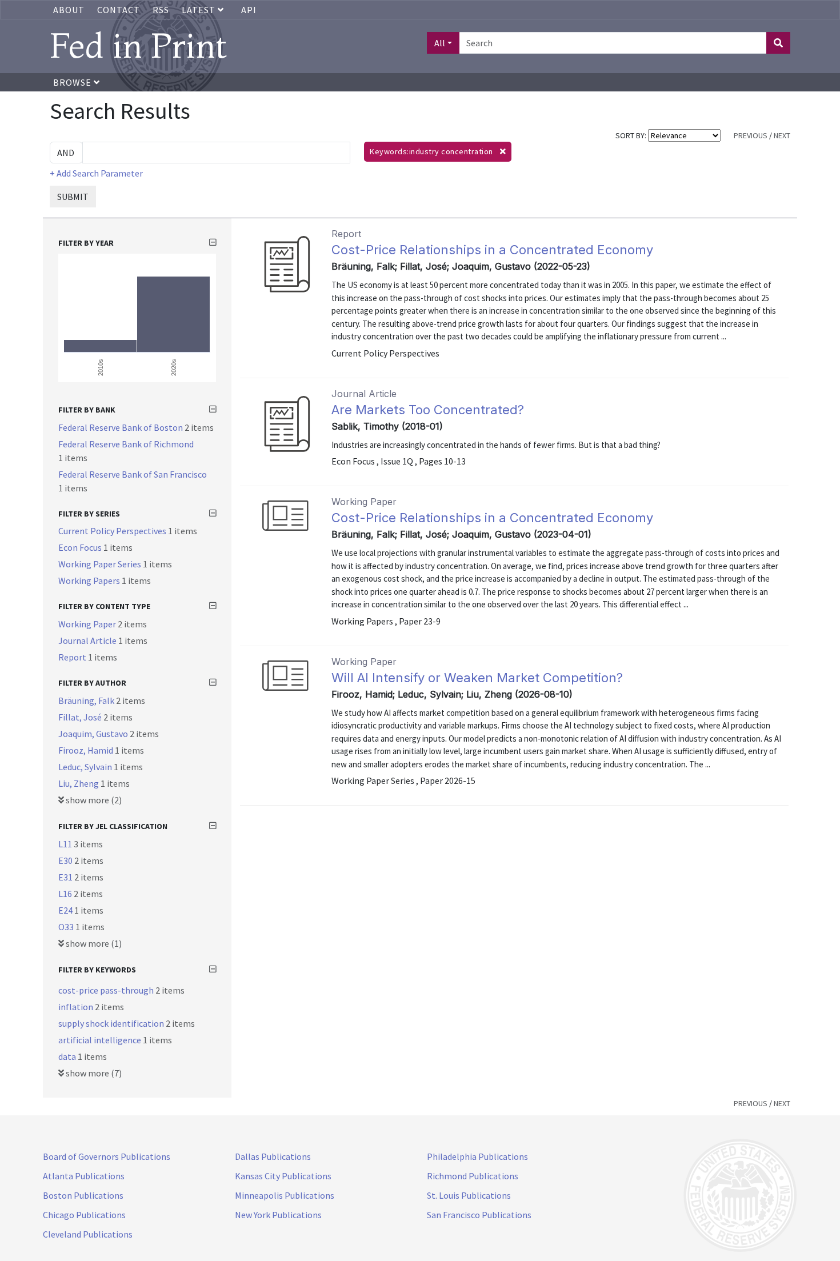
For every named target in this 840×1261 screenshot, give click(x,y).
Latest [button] (200, 9)
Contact (118, 9)
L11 (66, 844)
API (249, 9)
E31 (66, 877)
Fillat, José (80, 717)
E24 (66, 910)
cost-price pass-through (106, 990)
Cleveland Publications (88, 1234)
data (68, 1056)
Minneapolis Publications (284, 1195)
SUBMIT (73, 196)
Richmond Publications (472, 1176)
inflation (76, 1006)
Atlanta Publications (84, 1176)
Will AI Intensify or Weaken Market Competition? (477, 677)
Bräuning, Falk (87, 700)
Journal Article (88, 640)
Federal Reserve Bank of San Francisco (132, 474)
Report (73, 657)
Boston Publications (83, 1195)
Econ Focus (80, 547)
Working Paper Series (100, 564)
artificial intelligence (100, 1040)
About (69, 9)
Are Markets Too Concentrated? (427, 409)
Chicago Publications (84, 1214)
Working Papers (90, 580)
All (439, 43)
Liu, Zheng (79, 783)
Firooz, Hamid (86, 750)
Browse (73, 82)
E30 (66, 860)
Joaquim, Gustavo (94, 733)
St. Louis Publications (469, 1195)
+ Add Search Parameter (96, 173)
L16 (66, 893)
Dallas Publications (273, 1156)
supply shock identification (112, 1023)
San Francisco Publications (479, 1214)
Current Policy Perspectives (113, 531)
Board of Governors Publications (106, 1156)
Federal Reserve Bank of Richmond (126, 444)
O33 (66, 926)
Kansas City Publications (283, 1176)
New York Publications (278, 1214)
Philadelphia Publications (477, 1156)
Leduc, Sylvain (86, 766)
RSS (161, 9)
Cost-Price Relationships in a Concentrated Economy (492, 249)
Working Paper (88, 624)
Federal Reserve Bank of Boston (121, 427)
